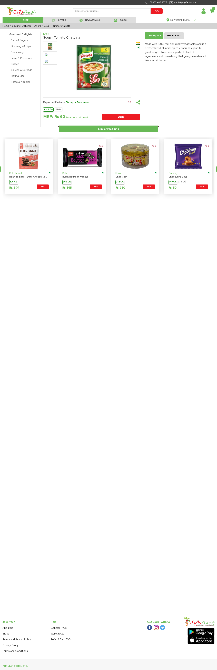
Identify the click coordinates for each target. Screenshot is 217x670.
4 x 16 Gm (48, 109)
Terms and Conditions (15, 651)
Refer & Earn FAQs (61, 639)
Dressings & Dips (21, 46)
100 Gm (13, 182)
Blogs (6, 633)
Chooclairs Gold (178, 177)
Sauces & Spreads (21, 70)
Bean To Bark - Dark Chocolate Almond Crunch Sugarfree (29, 177)
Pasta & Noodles (21, 82)
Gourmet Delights (21, 34)
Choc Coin (121, 177)
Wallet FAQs (57, 633)
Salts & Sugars (19, 40)
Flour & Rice (18, 76)
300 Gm (67, 182)
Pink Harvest (15, 173)
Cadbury (173, 173)
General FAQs (59, 628)
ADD (121, 117)
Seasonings (17, 52)
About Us (8, 628)
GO (157, 11)
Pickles (15, 64)
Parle (64, 173)
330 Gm (182, 182)
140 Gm (172, 182)
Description (154, 35)
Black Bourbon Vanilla (75, 177)
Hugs (118, 173)
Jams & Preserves (21, 58)
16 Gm (58, 109)
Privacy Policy (10, 645)
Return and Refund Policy (17, 639)
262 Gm (120, 182)
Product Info (174, 35)
